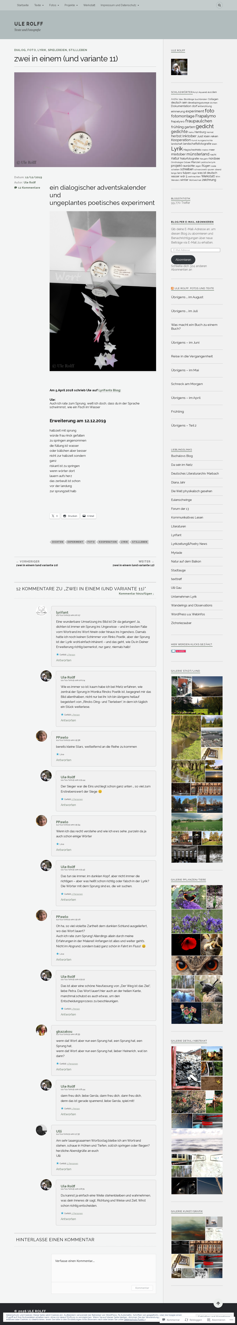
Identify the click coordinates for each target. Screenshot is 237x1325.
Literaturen (178, 526)
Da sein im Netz (182, 465)
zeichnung (209, 180)
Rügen (206, 165)
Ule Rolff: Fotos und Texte (194, 288)
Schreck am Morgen (187, 384)
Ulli (59, 1131)
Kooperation (108, 542)
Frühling (177, 411)
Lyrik (42, 50)
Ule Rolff (28, 24)
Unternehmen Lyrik (184, 596)
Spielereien (57, 50)
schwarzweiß (200, 169)
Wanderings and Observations (191, 605)
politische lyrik (208, 162)
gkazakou (64, 1031)
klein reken (211, 136)
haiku (191, 132)
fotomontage (183, 116)
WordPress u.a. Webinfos (188, 614)
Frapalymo (205, 115)
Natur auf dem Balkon (186, 561)
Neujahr (204, 158)
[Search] (219, 5)
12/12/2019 (33, 177)
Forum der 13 (180, 509)
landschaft (176, 143)
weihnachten (194, 176)
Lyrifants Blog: (110, 390)
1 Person (71, 654)
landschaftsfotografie (197, 143)
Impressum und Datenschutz (118, 5)
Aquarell (202, 92)
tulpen (187, 172)
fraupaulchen (198, 120)
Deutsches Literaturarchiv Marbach (195, 473)
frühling (177, 127)
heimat (210, 132)
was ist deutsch (207, 172)
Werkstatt (89, 5)
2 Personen (77, 799)
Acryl (195, 92)
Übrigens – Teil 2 (183, 425)
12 (29, 187)
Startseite (23, 5)
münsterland (197, 154)
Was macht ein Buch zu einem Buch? (194, 326)
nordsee (214, 158)
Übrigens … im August (187, 297)
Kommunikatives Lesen (187, 517)
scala (213, 166)
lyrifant (62, 612)
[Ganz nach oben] (218, 1303)
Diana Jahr (178, 482)
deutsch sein (179, 102)
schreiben (186, 169)
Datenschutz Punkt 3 (134, 1319)
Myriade (176, 552)
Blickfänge (189, 99)
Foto (31, 50)
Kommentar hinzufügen (135, 593)
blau (181, 99)
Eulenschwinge (181, 500)
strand (218, 169)
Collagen (213, 99)
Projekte (70, 5)
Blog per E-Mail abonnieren (192, 221)
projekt (176, 165)
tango (174, 173)
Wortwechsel (195, 180)
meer (212, 149)
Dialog (20, 50)
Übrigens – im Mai (185, 370)
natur (175, 158)
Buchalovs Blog (182, 456)
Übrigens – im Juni (185, 342)
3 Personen (72, 1063)
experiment (75, 542)
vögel (194, 173)
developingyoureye (198, 102)
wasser (175, 176)
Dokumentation (181, 106)
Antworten (63, 660)
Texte (37, 5)
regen (198, 166)
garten (189, 127)
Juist (200, 136)
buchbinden (201, 99)
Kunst (194, 140)
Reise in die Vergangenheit (192, 356)
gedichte (179, 131)
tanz (179, 173)
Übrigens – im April (186, 398)
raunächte (189, 165)
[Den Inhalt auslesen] (172, 288)
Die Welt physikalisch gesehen (191, 491)
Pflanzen (196, 162)
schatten (175, 169)
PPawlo (62, 737)
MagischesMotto (192, 149)
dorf (194, 106)
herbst (176, 136)
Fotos (52, 5)
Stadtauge (178, 570)
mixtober (178, 154)
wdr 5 (183, 176)
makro (205, 150)
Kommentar (142, 1287)
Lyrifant (176, 535)
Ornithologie (177, 162)
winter (184, 180)
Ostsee (187, 162)
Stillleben (78, 50)
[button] (181, 686)
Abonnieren (183, 259)
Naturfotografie (189, 158)
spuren (210, 169)
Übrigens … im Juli (184, 311)
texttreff (176, 579)
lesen (214, 144)
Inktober (189, 136)
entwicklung (205, 106)
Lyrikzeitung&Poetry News (189, 544)
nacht (213, 154)
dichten (57, 542)
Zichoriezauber (181, 623)
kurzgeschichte (205, 140)
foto (91, 542)
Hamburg (200, 132)
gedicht (205, 126)
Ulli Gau (176, 588)
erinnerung (178, 111)
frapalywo (178, 121)
